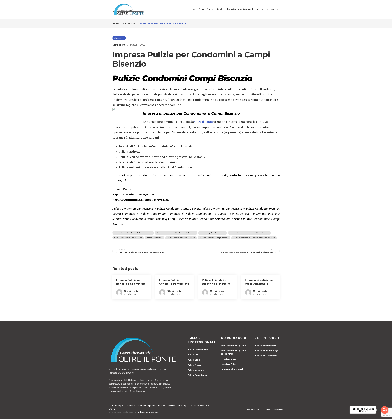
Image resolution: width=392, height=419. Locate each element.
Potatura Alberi (229, 364)
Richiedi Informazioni (265, 345)
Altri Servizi (119, 38)
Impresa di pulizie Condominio (212, 233)
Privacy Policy (252, 409)
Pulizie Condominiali (198, 349)
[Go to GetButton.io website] (385, 416)
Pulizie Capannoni (197, 369)
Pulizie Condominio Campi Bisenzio (214, 238)
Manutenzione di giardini (233, 345)
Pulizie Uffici (194, 354)
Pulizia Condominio (154, 238)
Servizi (220, 9)
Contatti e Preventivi (268, 9)
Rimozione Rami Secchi (232, 369)
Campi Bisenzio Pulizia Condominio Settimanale (176, 233)
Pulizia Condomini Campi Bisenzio (128, 238)
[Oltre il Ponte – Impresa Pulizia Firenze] (128, 9)
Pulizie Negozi (195, 364)
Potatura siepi (228, 358)
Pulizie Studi (194, 359)
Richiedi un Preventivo (265, 355)
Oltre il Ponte (206, 9)
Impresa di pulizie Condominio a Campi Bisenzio (249, 233)
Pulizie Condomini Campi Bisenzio (181, 238)
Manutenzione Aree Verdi (240, 9)
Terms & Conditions (273, 409)
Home (192, 9)
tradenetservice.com (147, 412)
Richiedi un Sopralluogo (266, 350)
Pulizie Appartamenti (198, 375)
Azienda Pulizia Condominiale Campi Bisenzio (133, 233)
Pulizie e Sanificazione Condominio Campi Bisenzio (254, 238)
